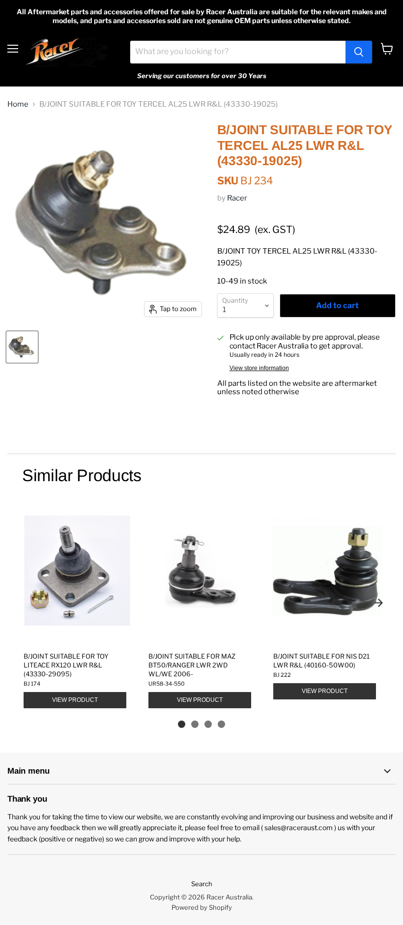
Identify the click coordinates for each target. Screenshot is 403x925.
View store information (259, 368)
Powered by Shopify (202, 907)
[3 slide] (208, 724)
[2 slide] (195, 724)
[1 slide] (181, 724)
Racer (237, 198)
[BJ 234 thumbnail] (22, 347)
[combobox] (237, 52)
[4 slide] (221, 724)
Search (201, 884)
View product (75, 699)
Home (18, 104)
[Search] (358, 52)
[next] (378, 602)
